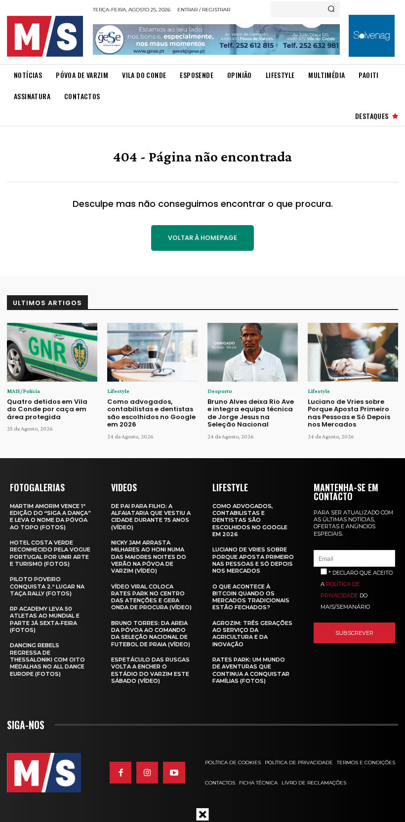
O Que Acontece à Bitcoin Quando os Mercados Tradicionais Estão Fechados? (250, 597)
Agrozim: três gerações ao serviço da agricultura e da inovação (252, 634)
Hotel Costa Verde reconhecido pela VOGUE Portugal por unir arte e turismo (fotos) (50, 553)
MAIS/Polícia (23, 391)
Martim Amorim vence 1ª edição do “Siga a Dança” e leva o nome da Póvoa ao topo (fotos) (50, 517)
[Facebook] (120, 772)
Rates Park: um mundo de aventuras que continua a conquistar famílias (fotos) (250, 670)
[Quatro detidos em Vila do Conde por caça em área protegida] (52, 352)
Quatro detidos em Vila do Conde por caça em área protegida (47, 409)
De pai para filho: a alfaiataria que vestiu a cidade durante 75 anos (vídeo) (151, 517)
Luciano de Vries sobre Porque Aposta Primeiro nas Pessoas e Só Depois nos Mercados (349, 413)
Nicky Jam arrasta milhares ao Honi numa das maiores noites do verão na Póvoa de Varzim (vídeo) (148, 556)
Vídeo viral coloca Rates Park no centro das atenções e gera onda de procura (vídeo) (151, 597)
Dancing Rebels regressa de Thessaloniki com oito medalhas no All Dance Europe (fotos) (47, 659)
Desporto (219, 391)
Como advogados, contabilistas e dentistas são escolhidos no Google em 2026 (151, 413)
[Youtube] (174, 772)
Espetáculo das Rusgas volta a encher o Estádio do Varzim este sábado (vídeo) (150, 670)
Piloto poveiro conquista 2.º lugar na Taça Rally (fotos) (47, 586)
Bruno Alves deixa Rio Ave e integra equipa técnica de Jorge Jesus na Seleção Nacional (250, 413)
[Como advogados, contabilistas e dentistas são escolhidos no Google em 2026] (152, 352)
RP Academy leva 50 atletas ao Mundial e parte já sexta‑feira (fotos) (45, 619)
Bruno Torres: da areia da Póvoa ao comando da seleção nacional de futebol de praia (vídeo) (150, 634)
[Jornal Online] (47, 36)
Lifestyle (118, 391)
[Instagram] (147, 772)
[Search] (331, 9)
